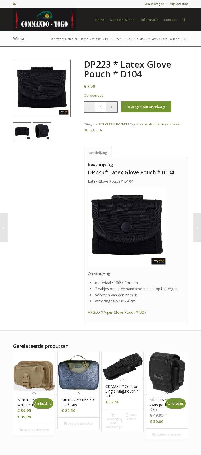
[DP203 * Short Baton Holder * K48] (197, 227)
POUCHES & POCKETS (114, 124)
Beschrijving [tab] (98, 153)
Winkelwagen (154, 4)
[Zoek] (183, 19)
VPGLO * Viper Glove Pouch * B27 (117, 312)
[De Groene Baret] (44, 19)
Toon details (131, 417)
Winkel (19, 39)
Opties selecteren (36, 430)
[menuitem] (154, 4)
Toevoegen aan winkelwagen (146, 107)
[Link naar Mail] (15, 4)
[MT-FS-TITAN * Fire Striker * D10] (4, 227)
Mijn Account (179, 4)
